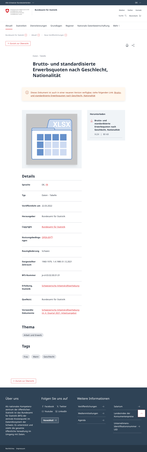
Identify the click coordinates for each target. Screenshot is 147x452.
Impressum (20, 448)
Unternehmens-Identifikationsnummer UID (125, 426)
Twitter (63, 406)
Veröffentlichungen (87, 406)
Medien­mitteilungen (88, 413)
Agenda (82, 420)
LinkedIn (62, 411)
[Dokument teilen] (133, 45)
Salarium (118, 406)
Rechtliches (10, 448)
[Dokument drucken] (127, 45)
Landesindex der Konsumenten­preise (124, 415)
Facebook (49, 406)
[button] (9, 25)
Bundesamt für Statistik (46, 10)
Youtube (49, 411)
